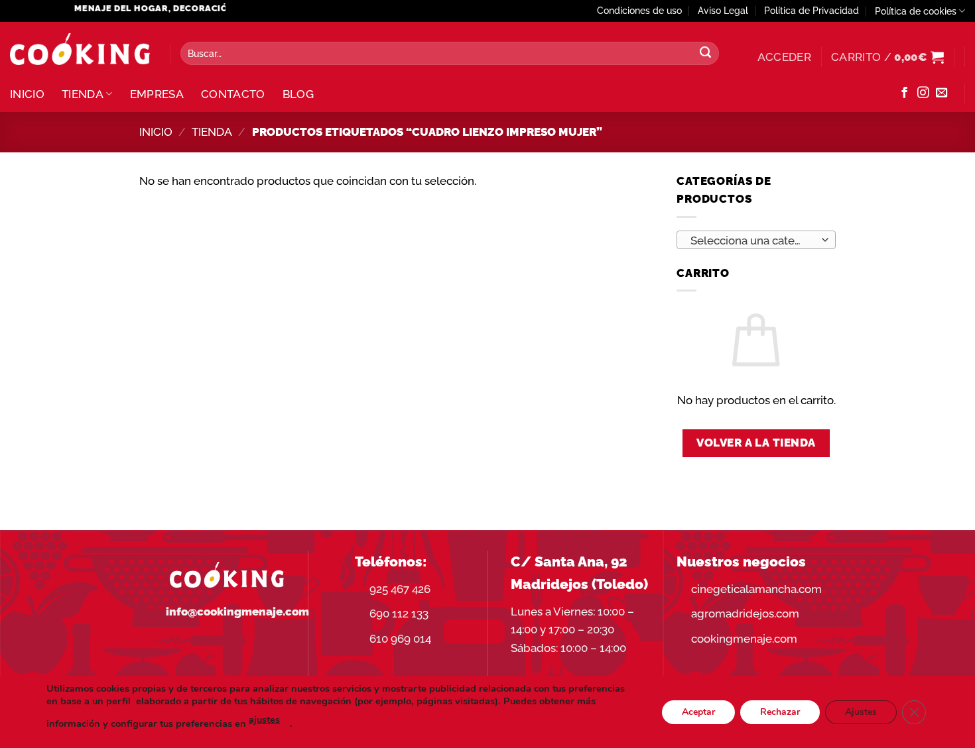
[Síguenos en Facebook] (904, 93)
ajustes (264, 719)
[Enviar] (706, 54)
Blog (298, 94)
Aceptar (698, 711)
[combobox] (756, 240)
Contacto (233, 94)
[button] (784, 56)
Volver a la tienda (756, 442)
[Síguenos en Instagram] (923, 93)
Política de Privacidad (811, 10)
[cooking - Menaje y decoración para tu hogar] (80, 49)
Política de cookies (915, 11)
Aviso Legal (723, 10)
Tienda (82, 94)
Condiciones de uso (639, 10)
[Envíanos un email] (941, 93)
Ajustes (861, 711)
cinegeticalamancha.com (756, 589)
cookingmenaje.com (744, 638)
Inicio (27, 94)
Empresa (157, 94)
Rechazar (780, 711)
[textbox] (752, 240)
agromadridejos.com (745, 613)
